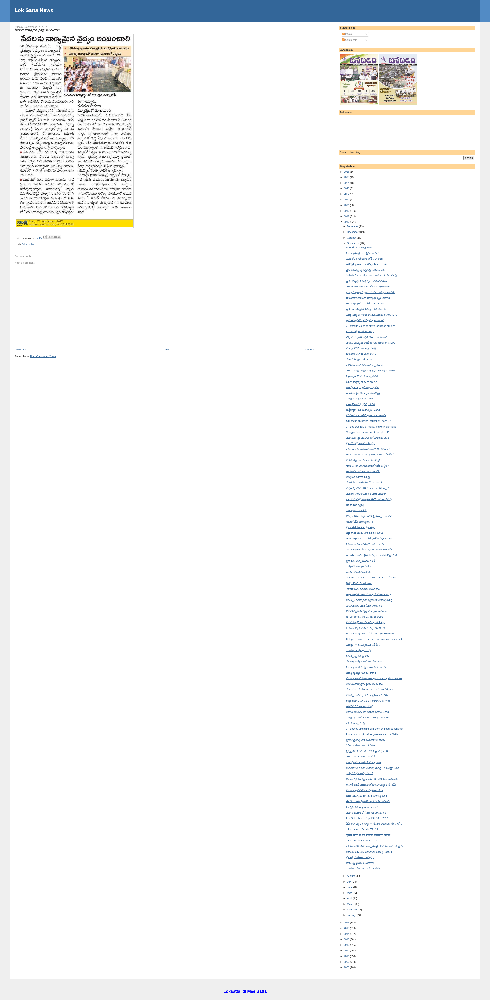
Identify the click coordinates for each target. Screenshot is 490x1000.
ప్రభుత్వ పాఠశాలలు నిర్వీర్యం (360, 857)
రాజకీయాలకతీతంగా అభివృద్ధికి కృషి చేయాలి (368, 297)
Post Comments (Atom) (43, 356)
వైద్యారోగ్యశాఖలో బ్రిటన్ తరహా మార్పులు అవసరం (370, 292)
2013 (347, 939)
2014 (347, 933)
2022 (347, 194)
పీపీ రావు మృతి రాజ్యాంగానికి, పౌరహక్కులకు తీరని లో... (374, 823)
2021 (347, 199)
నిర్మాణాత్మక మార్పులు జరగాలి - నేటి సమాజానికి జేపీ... (373, 779)
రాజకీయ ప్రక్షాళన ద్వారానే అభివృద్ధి (363, 393)
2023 (347, 188)
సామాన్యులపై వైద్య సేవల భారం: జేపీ (364, 605)
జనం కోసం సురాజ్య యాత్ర (359, 247)
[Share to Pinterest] (59, 237)
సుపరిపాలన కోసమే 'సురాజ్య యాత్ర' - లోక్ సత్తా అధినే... (373, 767)
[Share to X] (52, 237)
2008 (347, 967)
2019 (347, 210)
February (352, 909)
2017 (347, 222)
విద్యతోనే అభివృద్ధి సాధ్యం (358, 566)
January (352, 915)
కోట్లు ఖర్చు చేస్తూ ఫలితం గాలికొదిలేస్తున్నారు (368, 700)
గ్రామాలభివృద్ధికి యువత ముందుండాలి (365, 303)
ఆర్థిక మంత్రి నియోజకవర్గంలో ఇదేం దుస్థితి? (367, 465)
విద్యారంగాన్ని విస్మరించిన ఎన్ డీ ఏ (363, 644)
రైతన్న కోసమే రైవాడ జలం (359, 583)
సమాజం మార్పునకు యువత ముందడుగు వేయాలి (371, 577)
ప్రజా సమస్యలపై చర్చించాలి (359, 359)
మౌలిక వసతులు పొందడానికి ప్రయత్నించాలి (367, 711)
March (351, 904)
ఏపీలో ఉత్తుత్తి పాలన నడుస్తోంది (361, 745)
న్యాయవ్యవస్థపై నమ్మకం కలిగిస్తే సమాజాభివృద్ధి (369, 499)
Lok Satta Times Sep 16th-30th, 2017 (367, 818)
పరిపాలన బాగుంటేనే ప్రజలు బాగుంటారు (366, 415)
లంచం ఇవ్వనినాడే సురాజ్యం (360, 331)
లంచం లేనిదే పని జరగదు (358, 572)
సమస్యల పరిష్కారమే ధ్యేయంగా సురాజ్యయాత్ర (369, 600)
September (353, 243)
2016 (347, 922)
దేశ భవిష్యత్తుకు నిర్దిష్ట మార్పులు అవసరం (366, 611)
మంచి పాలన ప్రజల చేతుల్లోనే (360, 756)
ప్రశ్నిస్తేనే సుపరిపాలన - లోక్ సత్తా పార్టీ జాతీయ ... (370, 751)
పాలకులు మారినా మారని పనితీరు (363, 868)
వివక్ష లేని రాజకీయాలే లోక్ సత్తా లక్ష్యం (365, 258)
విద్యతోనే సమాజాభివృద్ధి (358, 477)
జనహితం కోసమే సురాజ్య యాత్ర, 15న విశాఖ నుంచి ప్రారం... (376, 846)
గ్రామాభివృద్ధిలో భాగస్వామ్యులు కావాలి (365, 320)
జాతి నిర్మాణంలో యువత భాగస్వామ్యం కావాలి (369, 538)
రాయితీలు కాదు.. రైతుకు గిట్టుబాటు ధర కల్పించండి (371, 555)
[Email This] (45, 237)
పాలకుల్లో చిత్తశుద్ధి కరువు (358, 650)
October (352, 237)
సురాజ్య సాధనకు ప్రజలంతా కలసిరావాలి (366, 667)
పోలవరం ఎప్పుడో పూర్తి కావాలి (361, 353)
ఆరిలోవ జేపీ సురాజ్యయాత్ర (359, 706)
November (353, 231)
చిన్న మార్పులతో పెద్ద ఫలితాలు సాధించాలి (366, 337)
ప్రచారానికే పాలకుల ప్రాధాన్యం (360, 527)
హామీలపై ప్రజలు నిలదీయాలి (360, 863)
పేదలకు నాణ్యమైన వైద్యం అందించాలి (37, 30)
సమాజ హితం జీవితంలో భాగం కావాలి (365, 544)
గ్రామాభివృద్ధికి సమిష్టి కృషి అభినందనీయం (366, 281)
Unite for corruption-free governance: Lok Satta (372, 734)
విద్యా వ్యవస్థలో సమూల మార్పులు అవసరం (367, 717)
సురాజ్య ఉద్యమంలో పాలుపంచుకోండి (364, 661)
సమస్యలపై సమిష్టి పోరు (358, 656)
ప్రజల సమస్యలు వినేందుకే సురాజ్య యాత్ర (366, 795)
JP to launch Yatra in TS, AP (362, 829)
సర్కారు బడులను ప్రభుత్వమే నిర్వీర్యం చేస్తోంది (369, 851)
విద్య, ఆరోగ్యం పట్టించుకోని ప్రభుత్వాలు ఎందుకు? (370, 516)
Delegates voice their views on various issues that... (375, 639)
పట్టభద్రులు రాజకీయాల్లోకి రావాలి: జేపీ (365, 482)
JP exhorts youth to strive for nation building (370, 325)
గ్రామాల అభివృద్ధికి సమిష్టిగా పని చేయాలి (366, 309)
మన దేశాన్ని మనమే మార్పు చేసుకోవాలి (365, 628)
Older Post (309, 349)
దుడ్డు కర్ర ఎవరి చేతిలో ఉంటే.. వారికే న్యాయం (368, 488)
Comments (351, 39)
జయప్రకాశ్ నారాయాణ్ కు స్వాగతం (363, 762)
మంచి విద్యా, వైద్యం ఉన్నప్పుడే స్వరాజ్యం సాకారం (370, 370)
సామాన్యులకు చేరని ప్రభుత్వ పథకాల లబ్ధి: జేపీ (369, 549)
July (349, 881)
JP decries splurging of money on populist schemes (375, 728)
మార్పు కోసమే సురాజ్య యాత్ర (361, 348)
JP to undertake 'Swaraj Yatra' (362, 840)
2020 (347, 205)
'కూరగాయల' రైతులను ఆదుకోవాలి (363, 588)
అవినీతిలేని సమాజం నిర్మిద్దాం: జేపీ (363, 471)
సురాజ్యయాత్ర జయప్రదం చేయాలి (363, 253)
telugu (32, 244)
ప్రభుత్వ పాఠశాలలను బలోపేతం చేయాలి (366, 493)
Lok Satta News (34, 10)
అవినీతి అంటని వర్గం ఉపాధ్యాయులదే (364, 365)
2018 (347, 216)
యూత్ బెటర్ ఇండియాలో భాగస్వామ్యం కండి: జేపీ (371, 784)
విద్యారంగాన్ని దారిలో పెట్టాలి (360, 398)
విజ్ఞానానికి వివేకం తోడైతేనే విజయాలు (364, 532)
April (350, 898)
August (351, 876)
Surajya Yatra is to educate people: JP (367, 432)
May (350, 892)
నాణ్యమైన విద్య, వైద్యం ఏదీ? (360, 404)
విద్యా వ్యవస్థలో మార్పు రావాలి (361, 672)
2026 (347, 171)
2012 (347, 945)
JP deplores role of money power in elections (371, 426)
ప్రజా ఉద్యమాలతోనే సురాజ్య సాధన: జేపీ (366, 812)
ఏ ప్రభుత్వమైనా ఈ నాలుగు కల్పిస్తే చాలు (366, 460)
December (353, 226)
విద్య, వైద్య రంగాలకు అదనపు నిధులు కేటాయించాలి (371, 314)
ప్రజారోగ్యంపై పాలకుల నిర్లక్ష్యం (360, 443)
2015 (347, 928)
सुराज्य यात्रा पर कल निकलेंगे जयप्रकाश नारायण (368, 835)
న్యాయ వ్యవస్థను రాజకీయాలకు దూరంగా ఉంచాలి (370, 342)
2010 (347, 956)
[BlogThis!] (48, 237)
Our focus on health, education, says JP (368, 420)
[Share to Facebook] (55, 237)
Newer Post (21, 349)
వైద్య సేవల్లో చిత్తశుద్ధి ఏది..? (359, 773)
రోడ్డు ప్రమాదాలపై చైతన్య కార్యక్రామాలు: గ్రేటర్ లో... (371, 454)
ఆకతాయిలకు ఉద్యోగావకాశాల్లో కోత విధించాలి (368, 449)
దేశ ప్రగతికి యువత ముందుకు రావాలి (365, 616)
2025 (347, 177)
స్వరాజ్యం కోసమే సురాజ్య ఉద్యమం (363, 376)
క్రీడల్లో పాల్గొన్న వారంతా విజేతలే (361, 381)
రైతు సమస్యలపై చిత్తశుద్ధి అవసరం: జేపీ (365, 270)
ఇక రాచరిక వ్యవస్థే (355, 504)
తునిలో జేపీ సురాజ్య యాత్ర (359, 521)
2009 (347, 961)
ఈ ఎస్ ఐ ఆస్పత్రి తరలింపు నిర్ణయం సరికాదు (368, 801)
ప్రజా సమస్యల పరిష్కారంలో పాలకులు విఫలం (368, 437)
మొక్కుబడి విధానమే (356, 510)
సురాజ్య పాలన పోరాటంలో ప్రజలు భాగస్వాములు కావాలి (374, 678)
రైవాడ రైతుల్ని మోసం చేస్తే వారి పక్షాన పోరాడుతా (370, 633)
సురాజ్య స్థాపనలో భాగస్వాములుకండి (364, 790)
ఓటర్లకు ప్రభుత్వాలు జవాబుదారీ (362, 807)
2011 (347, 950)
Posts (348, 34)
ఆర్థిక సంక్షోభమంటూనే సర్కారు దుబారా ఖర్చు (368, 594)
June (350, 887)
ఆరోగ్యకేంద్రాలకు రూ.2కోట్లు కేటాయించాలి (366, 264)
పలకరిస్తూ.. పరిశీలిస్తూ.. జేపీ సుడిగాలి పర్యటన (369, 689)
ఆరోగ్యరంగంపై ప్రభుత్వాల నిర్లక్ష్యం (362, 387)
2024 (347, 183)
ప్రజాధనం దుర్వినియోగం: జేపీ (360, 560)
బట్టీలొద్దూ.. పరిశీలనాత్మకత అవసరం (364, 409)
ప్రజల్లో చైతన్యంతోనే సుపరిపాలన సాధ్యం (365, 740)
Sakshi (25, 244)
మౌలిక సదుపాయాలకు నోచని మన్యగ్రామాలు (368, 286)
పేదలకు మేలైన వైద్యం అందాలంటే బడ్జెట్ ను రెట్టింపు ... (373, 275)
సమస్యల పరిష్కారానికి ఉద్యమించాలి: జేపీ (367, 695)
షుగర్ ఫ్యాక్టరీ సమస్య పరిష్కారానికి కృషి (365, 622)
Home (165, 349)
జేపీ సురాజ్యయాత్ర (355, 723)
